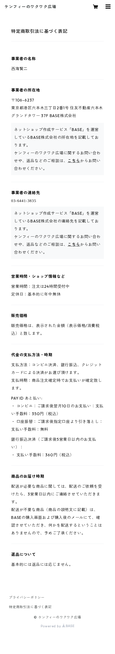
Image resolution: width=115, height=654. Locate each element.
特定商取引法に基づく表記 (30, 607)
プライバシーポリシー (27, 597)
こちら (74, 160)
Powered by (51, 626)
